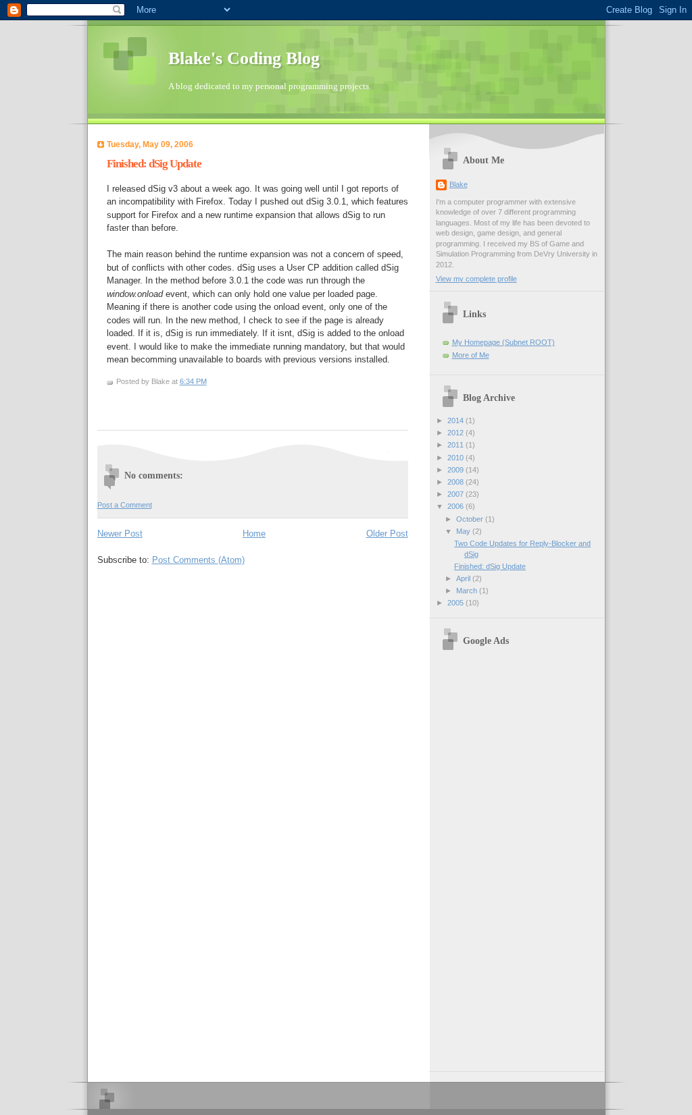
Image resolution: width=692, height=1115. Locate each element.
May (464, 531)
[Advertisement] (519, 859)
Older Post (387, 533)
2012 (456, 433)
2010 (456, 458)
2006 (456, 506)
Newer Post (120, 533)
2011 (456, 445)
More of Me (470, 355)
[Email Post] (117, 402)
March (467, 591)
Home (254, 533)
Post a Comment (124, 505)
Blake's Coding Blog (244, 58)
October (470, 519)
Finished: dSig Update (154, 163)
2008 (456, 482)
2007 (456, 494)
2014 (456, 420)
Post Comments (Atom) (198, 560)
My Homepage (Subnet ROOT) (503, 342)
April (464, 578)
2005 (456, 603)
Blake (458, 184)
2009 (456, 470)
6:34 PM (193, 381)
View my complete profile (476, 279)
